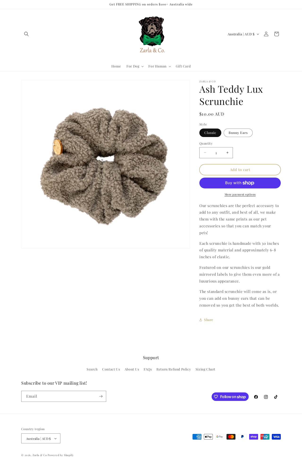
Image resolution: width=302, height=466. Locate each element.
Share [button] (208, 319)
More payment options (240, 194)
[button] (26, 34)
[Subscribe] (101, 396)
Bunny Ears (238, 132)
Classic (210, 132)
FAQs (148, 369)
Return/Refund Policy (173, 369)
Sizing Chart (205, 369)
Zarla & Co (40, 455)
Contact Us (111, 369)
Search (92, 369)
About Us (132, 369)
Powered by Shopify (61, 455)
